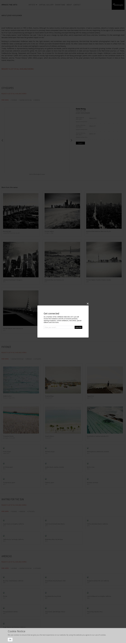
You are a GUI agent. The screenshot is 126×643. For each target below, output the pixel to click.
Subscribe (78, 327)
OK (10, 639)
